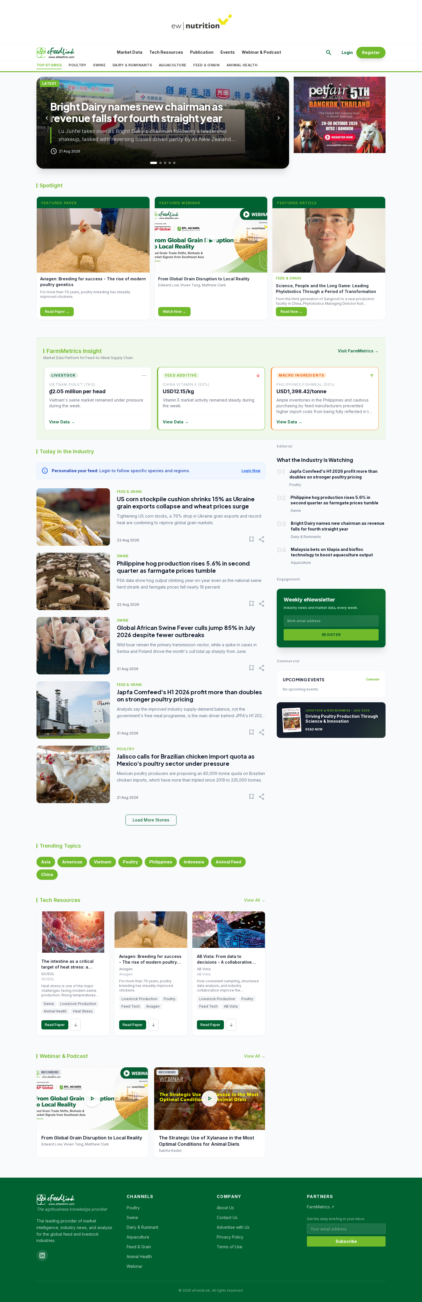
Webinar (134, 1266)
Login (347, 52)
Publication (202, 52)
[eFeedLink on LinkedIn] (42, 1255)
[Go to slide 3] (165, 163)
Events (227, 52)
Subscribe (346, 1241)
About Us (225, 1207)
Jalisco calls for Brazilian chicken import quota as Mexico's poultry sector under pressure (186, 760)
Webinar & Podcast (261, 52)
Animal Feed (228, 861)
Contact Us (227, 1217)
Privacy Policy (230, 1237)
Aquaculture (172, 65)
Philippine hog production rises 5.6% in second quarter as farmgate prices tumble (183, 567)
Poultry (77, 65)
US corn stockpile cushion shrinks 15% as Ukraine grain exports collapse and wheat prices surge (186, 502)
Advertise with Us (233, 1227)
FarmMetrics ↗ (320, 1206)
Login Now (250, 470)
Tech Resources (166, 52)
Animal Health (242, 65)
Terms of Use (229, 1246)
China (47, 874)
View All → (254, 900)
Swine (99, 65)
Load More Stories (151, 819)
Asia (46, 861)
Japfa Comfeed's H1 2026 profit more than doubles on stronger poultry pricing (189, 695)
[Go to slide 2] (158, 163)
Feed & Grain (206, 65)
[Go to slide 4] (170, 163)
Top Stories (49, 65)
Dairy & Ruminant (142, 1227)
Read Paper (55, 1025)
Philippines (160, 861)
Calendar (373, 679)
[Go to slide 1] (151, 163)
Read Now (313, 729)
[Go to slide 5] (174, 163)
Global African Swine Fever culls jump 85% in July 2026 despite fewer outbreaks (186, 631)
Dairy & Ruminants (132, 65)
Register (371, 52)
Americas (72, 861)
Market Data (129, 52)
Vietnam (102, 861)
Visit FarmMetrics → (358, 350)
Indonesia (194, 861)
